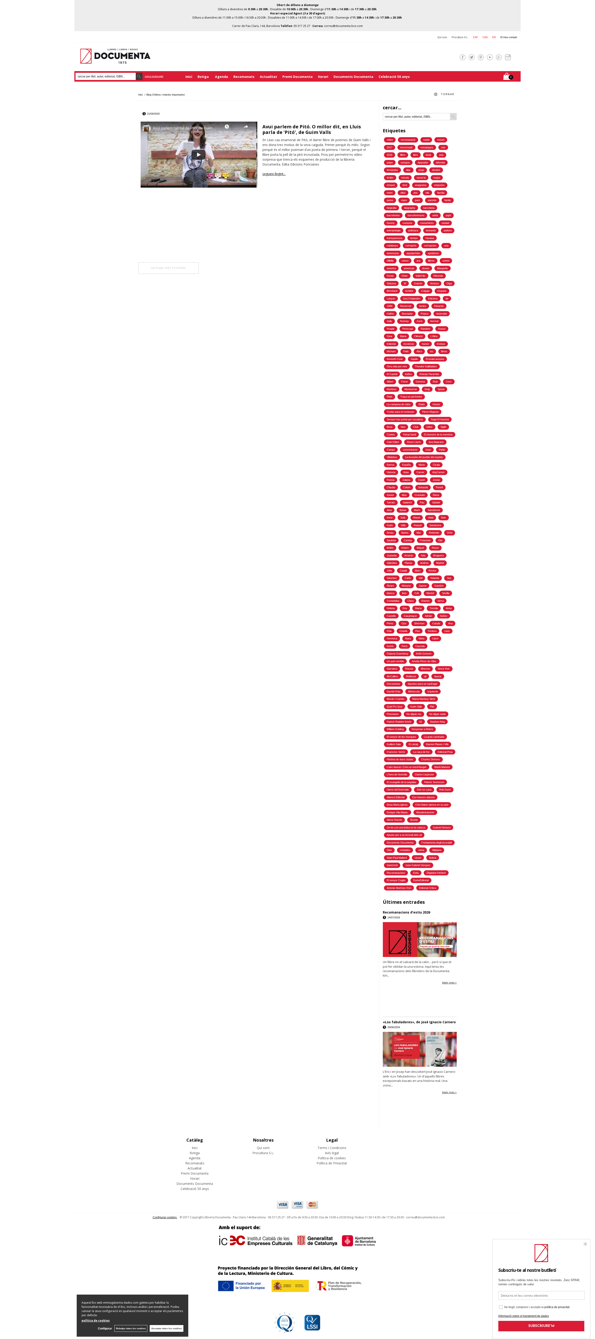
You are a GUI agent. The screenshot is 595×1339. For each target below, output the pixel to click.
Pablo (442, 449)
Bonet (403, 510)
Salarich (407, 502)
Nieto (421, 638)
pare (417, 200)
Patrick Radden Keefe (399, 721)
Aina (389, 510)
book (428, 154)
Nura (408, 638)
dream (425, 268)
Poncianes (393, 714)
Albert (390, 381)
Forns (404, 381)
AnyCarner (438, 472)
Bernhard (392, 290)
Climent (418, 336)
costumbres (427, 223)
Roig (427, 389)
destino (436, 170)
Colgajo (425, 290)
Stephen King (437, 721)
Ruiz (435, 381)
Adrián (428, 616)
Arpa (406, 472)
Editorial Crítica (427, 888)
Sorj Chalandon (411, 298)
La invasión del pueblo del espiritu (424, 457)
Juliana (406, 479)
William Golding (395, 729)
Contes (391, 434)
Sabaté (436, 502)
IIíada (421, 404)
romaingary (426, 147)
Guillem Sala (394, 744)
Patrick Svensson (434, 782)
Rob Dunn (445, 789)
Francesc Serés (396, 752)
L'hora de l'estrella (397, 774)
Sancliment (434, 510)
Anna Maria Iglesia (397, 804)
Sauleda (391, 540)
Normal (434, 321)
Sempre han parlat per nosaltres (405, 419)
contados (405, 850)
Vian (402, 426)
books (422, 306)
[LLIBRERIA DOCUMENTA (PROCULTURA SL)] (115, 61)
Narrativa (392, 668)
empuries (439, 185)
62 (420, 721)
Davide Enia (393, 691)
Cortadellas (393, 600)
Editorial (391, 343)
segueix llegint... (274, 174)
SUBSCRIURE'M (541, 1326)
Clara (410, 600)
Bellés (390, 547)
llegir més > (449, 982)
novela (405, 177)
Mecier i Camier (395, 699)
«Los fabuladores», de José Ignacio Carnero (419, 1022)
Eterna (390, 464)
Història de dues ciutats (400, 759)
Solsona (391, 283)
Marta (418, 608)
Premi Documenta (297, 76)
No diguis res (414, 714)
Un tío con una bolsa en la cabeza (406, 827)
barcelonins (393, 215)
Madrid (440, 563)
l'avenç (391, 223)
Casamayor (410, 616)
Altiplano (436, 850)
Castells (391, 616)
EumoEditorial (421, 880)
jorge (421, 170)
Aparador (423, 162)
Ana (450, 623)
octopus (405, 162)
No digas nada (437, 714)
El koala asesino (435, 359)
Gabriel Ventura (441, 827)
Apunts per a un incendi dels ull (404, 835)
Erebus (441, 343)
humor (425, 343)
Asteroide (441, 313)
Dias (389, 850)
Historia (391, 472)
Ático (419, 351)
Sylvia (441, 389)
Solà (402, 517)
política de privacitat (556, 1307)
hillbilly (390, 260)
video (390, 139)
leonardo (431, 230)
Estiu (416, 872)
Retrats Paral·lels (429, 374)
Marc (418, 570)
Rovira (432, 570)
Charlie (403, 631)
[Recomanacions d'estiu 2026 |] (420, 939)
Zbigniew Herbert (436, 872)
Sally (389, 321)
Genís (390, 646)
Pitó (432, 706)
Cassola (420, 646)
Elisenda (438, 275)
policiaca (413, 230)
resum (440, 139)
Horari (323, 76)
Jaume (422, 585)
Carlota (408, 540)
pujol (448, 215)
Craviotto (420, 495)
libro (415, 154)
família (440, 192)
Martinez (392, 389)
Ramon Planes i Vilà (437, 744)
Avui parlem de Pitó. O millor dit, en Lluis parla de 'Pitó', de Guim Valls (311, 129)
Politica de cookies (332, 1158)
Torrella (434, 608)
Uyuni (418, 857)
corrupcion (430, 245)
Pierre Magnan (430, 411)
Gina (389, 336)
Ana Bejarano (436, 442)
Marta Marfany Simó (423, 699)
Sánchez (392, 578)
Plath (389, 396)
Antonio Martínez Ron (399, 888)
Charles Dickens (430, 759)
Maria (403, 336)
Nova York (444, 668)
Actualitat (268, 76)
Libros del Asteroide (398, 789)
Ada (423, 555)
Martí (417, 510)
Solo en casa (424, 789)
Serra (440, 600)
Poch (404, 646)
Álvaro (390, 585)
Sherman (419, 623)
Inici (188, 76)
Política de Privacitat (332, 1163)
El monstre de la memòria (438, 434)
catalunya (392, 245)
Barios (405, 532)
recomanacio (408, 139)
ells (427, 192)
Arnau (390, 532)
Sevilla (445, 593)
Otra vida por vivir (397, 366)
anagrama (420, 185)
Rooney (404, 321)
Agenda (221, 76)
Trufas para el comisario (400, 411)
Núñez (443, 616)
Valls (403, 525)
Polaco (424, 313)
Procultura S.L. (460, 37)
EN (494, 37)
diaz (408, 170)
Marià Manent (442, 767)
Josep (436, 479)
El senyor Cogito (396, 880)
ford (405, 185)
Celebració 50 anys (394, 76)
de (447, 298)
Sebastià (423, 487)
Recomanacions (396, 872)
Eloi (440, 540)
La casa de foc (421, 752)
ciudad (445, 223)
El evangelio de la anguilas (401, 782)
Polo (389, 631)
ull (425, 676)
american (409, 268)
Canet (421, 479)
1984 (389, 306)
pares (390, 200)
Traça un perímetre (411, 396)
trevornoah (406, 147)
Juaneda (392, 555)
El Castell (392, 374)
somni (446, 260)
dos (415, 192)
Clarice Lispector (424, 774)
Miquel (420, 547)
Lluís (447, 631)
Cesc (449, 381)
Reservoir (405, 306)
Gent (419, 321)
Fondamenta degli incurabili (436, 842)
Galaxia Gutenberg (397, 653)
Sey (449, 578)
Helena (391, 608)
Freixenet (425, 540)
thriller (390, 177)
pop (441, 154)
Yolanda (434, 578)
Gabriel (418, 283)
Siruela (414, 819)
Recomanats (244, 76)
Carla (408, 578)
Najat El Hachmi (440, 419)
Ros (405, 608)
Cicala (436, 464)
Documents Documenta (353, 76)
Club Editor (393, 442)
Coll (416, 593)
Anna (449, 608)
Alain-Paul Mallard (397, 857)
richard (391, 185)
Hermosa (392, 638)
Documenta (393, 683)
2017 (389, 147)
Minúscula (414, 691)
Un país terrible (395, 661)
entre (390, 192)
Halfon (390, 313)
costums (407, 223)
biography (409, 207)
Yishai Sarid (409, 434)
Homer (436, 404)
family (447, 200)
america (391, 268)
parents (432, 200)
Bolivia (432, 857)
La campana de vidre (398, 404)
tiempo (414, 238)
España (406, 464)
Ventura (434, 283)
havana (430, 238)
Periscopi (407, 328)
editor (429, 426)
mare (404, 200)
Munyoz (406, 585)
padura (448, 230)
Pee (417, 631)
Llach (435, 638)
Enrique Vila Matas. (397, 812)
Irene (390, 517)
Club (415, 426)
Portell (439, 487)
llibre (402, 154)
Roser (435, 547)
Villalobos (392, 457)
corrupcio (411, 245)
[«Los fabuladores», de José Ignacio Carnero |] (420, 1049)
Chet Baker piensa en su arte (431, 804)
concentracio (410, 449)
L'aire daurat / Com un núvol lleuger (406, 767)
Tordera (432, 631)
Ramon (425, 600)
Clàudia (391, 487)
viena (421, 850)
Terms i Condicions (331, 1148)
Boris (390, 426)
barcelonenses (416, 215)
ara (418, 260)
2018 (389, 154)
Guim (390, 525)
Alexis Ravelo (394, 819)
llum (404, 593)
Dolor (405, 275)
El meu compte (508, 37)
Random (425, 328)
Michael (391, 351)
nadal (426, 139)
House (442, 328)
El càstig (413, 744)
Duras (390, 275)
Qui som (442, 37)
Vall (420, 578)
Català (403, 570)
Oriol (449, 532)
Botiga (204, 76)
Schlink (409, 290)
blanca (390, 593)
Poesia (390, 479)
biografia (391, 207)
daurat (437, 676)
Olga (449, 283)
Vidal (430, 517)
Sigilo (443, 426)
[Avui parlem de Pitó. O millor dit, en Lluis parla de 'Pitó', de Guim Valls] (199, 155)
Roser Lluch (414, 442)
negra (436, 177)
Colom (406, 487)
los (431, 351)
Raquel (418, 525)
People (390, 328)
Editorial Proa (445, 752)
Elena (436, 495)
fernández (392, 170)
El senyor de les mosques (401, 736)
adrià (435, 215)
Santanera (435, 525)
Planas (408, 563)
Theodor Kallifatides (426, 366)
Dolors (405, 547)
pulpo (390, 162)
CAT (475, 37)
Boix (443, 517)
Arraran (408, 555)
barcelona (428, 207)
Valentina (392, 563)
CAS (485, 37)
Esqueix (441, 290)
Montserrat (410, 389)
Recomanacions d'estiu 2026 (406, 912)
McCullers (392, 676)
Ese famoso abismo (423, 797)
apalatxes (433, 253)
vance (405, 260)
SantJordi (392, 865)
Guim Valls (416, 706)
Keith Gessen (423, 653)
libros (444, 351)
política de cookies (96, 1320)
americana (393, 253)
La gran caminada (434, 736)
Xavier (390, 495)
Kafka (408, 374)
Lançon (391, 298)
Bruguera (438, 555)
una (446, 245)
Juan (428, 449)
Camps (391, 449)
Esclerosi (408, 343)
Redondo (434, 532)
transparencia (394, 238)
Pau (422, 502)
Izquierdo (432, 691)
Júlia (389, 570)
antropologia (393, 230)
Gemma (420, 381)
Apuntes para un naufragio (422, 683)
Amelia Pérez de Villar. (424, 661)
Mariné (430, 593)
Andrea (424, 563)
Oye (403, 623)
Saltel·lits (421, 275)
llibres (431, 260)
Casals (436, 623)
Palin (406, 351)
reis (443, 147)
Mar (418, 532)
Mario (422, 464)
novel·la (421, 177)
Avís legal (332, 1153)
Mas (404, 495)
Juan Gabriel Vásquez (417, 865)
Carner (420, 472)
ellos (403, 192)
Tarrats (391, 502)
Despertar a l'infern (422, 729)
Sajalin (414, 359)
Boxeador (407, 313)
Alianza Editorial (395, 797)
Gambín (438, 585)
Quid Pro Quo (394, 706)
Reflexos (411, 676)
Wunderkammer (425, 812)
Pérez (390, 623)
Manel (416, 517)
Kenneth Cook (395, 359)
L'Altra (433, 336)
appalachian (413, 253)
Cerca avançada (154, 76)
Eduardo (439, 306)
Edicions (433, 298)
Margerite (442, 268)
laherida (440, 162)
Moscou (425, 668)
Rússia (409, 668)
